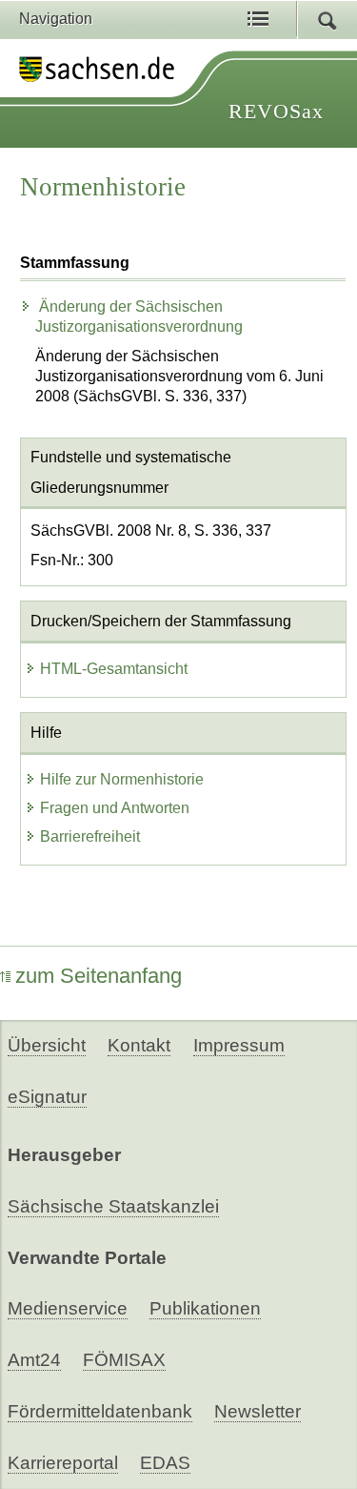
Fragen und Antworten (114, 808)
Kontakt (139, 1045)
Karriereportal (63, 1463)
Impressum (239, 1045)
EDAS (165, 1463)
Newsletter (257, 1411)
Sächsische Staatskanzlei (113, 1206)
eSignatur (47, 1097)
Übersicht (47, 1045)
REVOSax (276, 111)
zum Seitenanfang (98, 976)
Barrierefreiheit (90, 836)
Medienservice (68, 1308)
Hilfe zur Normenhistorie (122, 779)
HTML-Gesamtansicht (114, 669)
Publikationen (205, 1308)
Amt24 (34, 1360)
